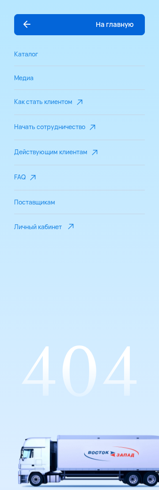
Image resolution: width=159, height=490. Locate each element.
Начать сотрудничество (49, 126)
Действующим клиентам (50, 152)
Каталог (26, 54)
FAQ (20, 177)
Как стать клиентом (43, 101)
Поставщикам (34, 202)
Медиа (24, 78)
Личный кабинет (38, 227)
